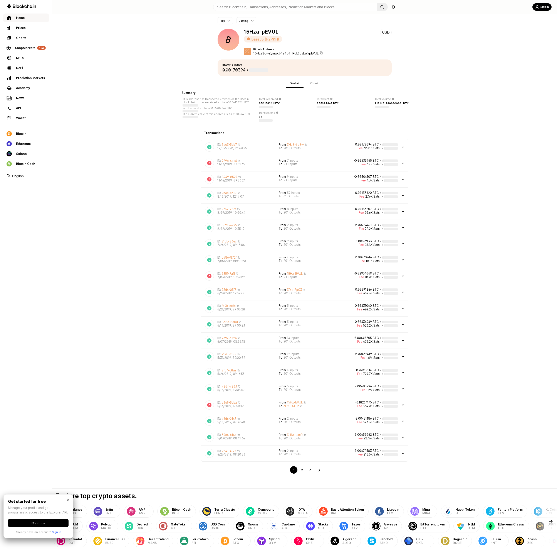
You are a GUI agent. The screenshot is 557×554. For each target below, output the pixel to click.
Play (222, 20)
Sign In (544, 6)
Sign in (56, 532)
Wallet (294, 83)
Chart (314, 83)
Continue (38, 523)
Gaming (243, 20)
